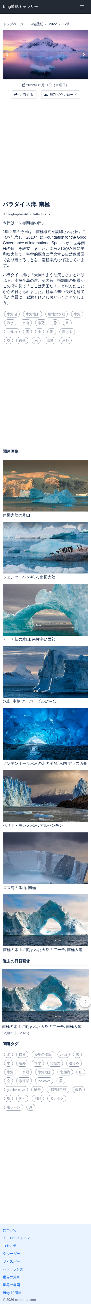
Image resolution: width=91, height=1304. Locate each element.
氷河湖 (12, 314)
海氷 (10, 323)
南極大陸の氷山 (16, 515)
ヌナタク (57, 1098)
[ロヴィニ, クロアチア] (7, 54)
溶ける (67, 332)
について (10, 1230)
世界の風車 (11, 1277)
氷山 (25, 323)
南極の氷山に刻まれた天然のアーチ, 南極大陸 (43, 950)
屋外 (65, 340)
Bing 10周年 (12, 1293)
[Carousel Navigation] (45, 1004)
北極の (12, 332)
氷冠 (41, 323)
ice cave (44, 1081)
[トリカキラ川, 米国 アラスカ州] (83, 54)
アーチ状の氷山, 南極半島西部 (29, 639)
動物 (78, 1090)
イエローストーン (16, 1238)
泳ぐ (22, 1098)
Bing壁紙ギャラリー (20, 6)
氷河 (77, 314)
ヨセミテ (10, 1246)
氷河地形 (32, 314)
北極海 (65, 1072)
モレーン (13, 1107)
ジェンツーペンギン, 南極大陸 (29, 577)
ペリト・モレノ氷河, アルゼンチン (33, 825)
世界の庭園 (11, 1285)
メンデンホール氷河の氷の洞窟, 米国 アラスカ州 (45, 763)
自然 (22, 340)
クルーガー (11, 1253)
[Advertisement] (45, 153)
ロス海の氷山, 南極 (19, 888)
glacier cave (16, 1090)
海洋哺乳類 (58, 1090)
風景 (50, 340)
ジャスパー (11, 1261)
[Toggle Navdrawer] (82, 7)
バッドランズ (13, 1269)
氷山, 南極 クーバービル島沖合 (29, 701)
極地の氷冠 (56, 314)
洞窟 (37, 1098)
